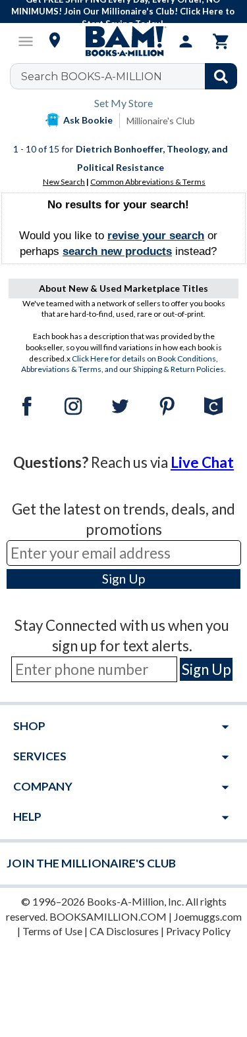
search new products (117, 251)
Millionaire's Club (160, 120)
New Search (64, 182)
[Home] (124, 41)
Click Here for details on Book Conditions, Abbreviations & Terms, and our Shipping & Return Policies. (123, 364)
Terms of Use (52, 931)
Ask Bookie (88, 120)
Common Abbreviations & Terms (148, 182)
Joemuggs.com (208, 916)
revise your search (155, 235)
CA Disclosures (124, 931)
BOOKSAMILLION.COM (108, 916)
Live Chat (202, 462)
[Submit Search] (221, 76)
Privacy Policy (198, 931)
